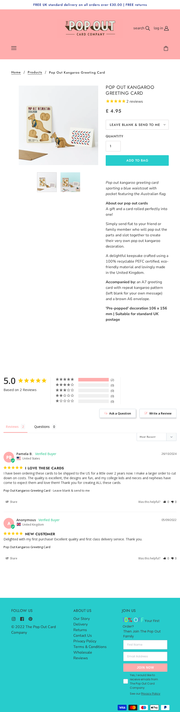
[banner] (90, 27)
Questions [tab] (42, 426)
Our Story (81, 618)
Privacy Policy (84, 641)
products (35, 73)
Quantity (114, 136)
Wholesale (82, 652)
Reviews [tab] (12, 426)
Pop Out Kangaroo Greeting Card (27, 490)
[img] (13, 618)
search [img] (139, 28)
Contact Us (82, 635)
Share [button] (13, 502)
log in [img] (159, 28)
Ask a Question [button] (120, 413)
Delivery (80, 624)
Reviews (80, 658)
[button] (166, 502)
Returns (80, 630)
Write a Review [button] (160, 413)
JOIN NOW (145, 667)
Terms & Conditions (90, 646)
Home (16, 73)
